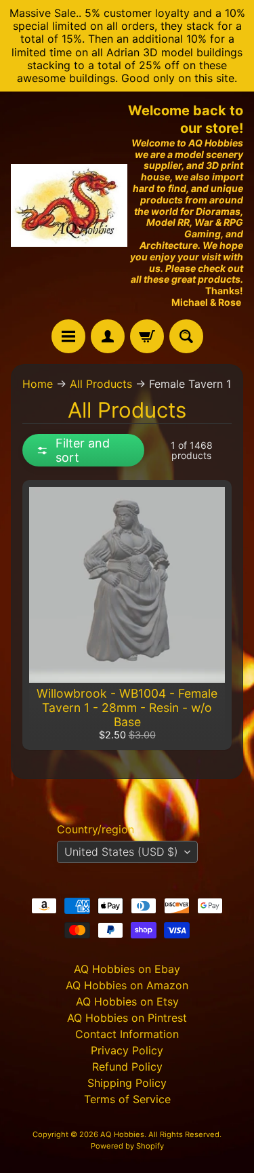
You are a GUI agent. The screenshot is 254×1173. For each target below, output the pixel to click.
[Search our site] (186, 336)
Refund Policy (127, 1066)
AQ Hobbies (122, 1134)
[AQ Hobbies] (69, 205)
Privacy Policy (127, 1050)
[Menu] (68, 336)
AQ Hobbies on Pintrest (127, 1018)
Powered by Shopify (127, 1146)
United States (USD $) (121, 851)
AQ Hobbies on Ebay (127, 969)
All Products (101, 384)
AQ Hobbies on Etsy (127, 1001)
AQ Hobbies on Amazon (127, 985)
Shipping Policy (127, 1083)
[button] (83, 450)
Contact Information (127, 1034)
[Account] (108, 336)
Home (37, 384)
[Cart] (147, 336)
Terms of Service (127, 1099)
